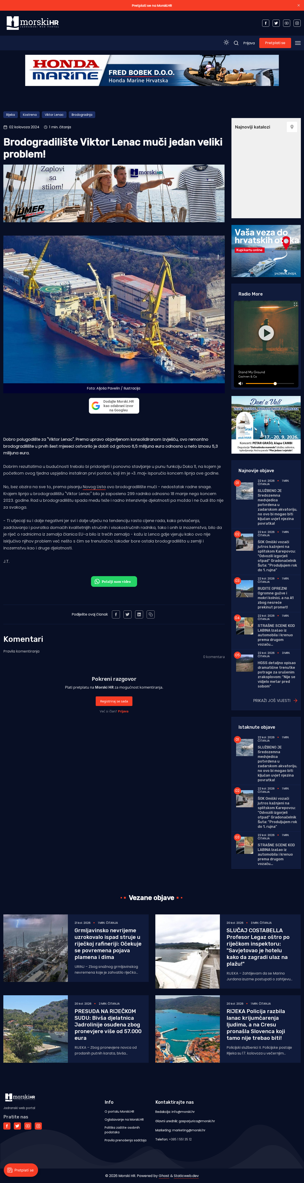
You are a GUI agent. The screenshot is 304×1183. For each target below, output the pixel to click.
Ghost (164, 1175)
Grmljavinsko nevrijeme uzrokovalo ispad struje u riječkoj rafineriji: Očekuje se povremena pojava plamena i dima (108, 943)
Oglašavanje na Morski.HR (124, 1119)
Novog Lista (94, 487)
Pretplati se (275, 42)
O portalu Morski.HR (119, 1111)
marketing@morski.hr (188, 1130)
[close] (298, 5)
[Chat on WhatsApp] (114, 581)
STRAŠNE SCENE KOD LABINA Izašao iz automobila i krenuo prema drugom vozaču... (276, 635)
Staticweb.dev (186, 1175)
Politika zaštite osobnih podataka (122, 1129)
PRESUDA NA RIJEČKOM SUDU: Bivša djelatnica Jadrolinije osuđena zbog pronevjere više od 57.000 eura (108, 1024)
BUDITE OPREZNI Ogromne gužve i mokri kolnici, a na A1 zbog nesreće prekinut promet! (276, 597)
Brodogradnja (82, 114)
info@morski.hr (183, 1112)
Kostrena (30, 114)
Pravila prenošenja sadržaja (125, 1140)
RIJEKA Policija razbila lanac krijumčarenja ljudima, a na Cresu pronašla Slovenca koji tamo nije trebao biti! (256, 1024)
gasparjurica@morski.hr (197, 1121)
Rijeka (10, 114)
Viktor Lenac (54, 114)
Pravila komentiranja (21, 651)
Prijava (249, 43)
